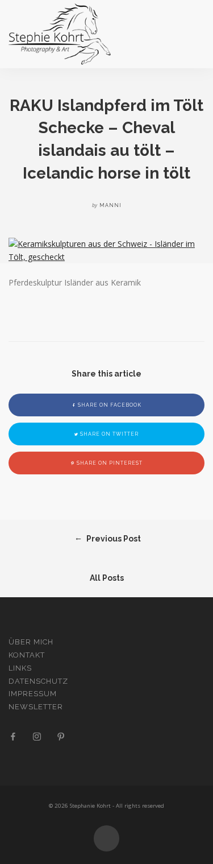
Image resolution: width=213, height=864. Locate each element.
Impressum (33, 693)
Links (20, 668)
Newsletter (36, 706)
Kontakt (27, 655)
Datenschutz (38, 681)
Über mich (31, 642)
